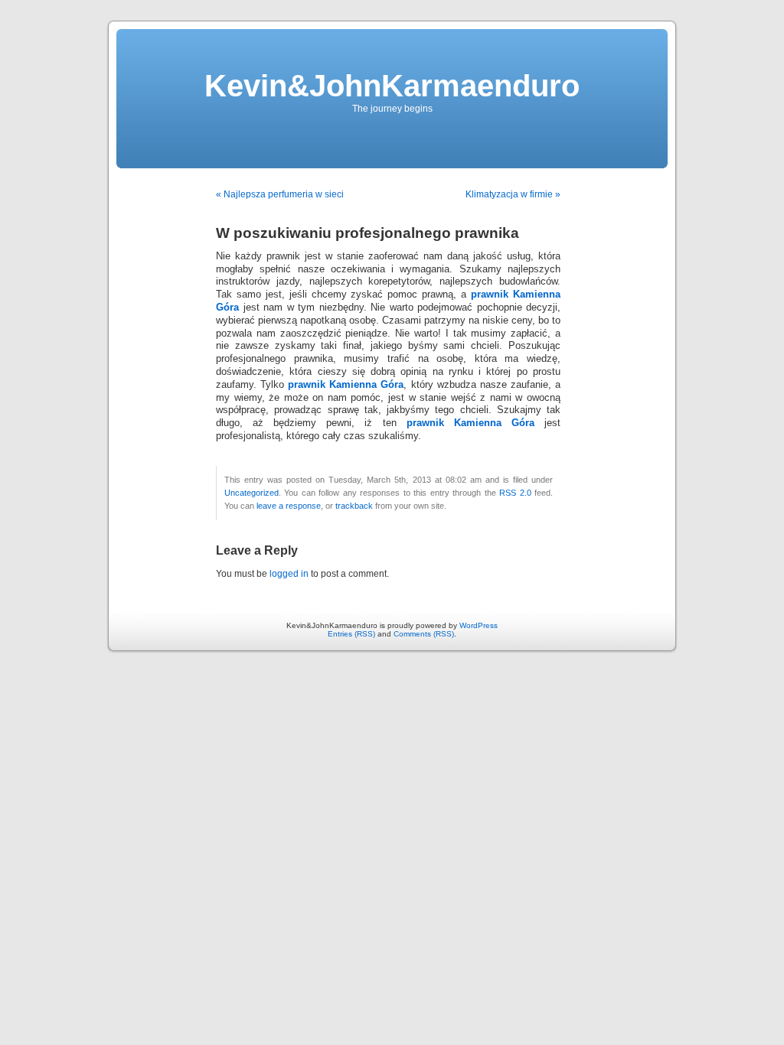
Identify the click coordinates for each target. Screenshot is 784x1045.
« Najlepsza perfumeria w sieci (280, 194)
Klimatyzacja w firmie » (513, 194)
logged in (289, 573)
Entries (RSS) (351, 634)
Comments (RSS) (424, 634)
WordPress (478, 625)
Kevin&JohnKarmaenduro (392, 86)
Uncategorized (251, 492)
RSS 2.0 (515, 492)
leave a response (288, 505)
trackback (354, 505)
